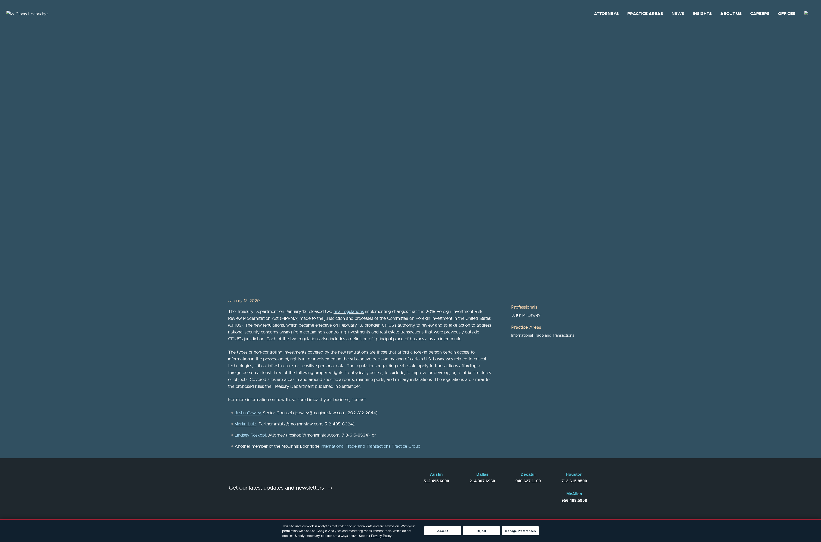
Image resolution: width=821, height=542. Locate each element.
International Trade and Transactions (542, 335)
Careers (759, 13)
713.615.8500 (574, 481)
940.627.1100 (528, 481)
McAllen (574, 494)
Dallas (482, 474)
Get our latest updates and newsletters (276, 488)
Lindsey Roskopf (250, 435)
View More (251, 171)
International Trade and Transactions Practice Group (370, 446)
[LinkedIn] (353, 490)
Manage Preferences (520, 531)
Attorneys (606, 13)
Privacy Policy (381, 536)
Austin (436, 474)
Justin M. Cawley (525, 315)
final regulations (349, 311)
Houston (574, 474)
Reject (481, 531)
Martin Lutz (245, 424)
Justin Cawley (248, 413)
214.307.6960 (482, 481)
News (678, 13)
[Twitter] (397, 490)
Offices (786, 13)
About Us (731, 13)
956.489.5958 (574, 500)
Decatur (528, 474)
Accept (442, 531)
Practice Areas (645, 13)
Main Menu (397, 5)
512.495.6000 (436, 481)
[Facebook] (375, 490)
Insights (702, 13)
